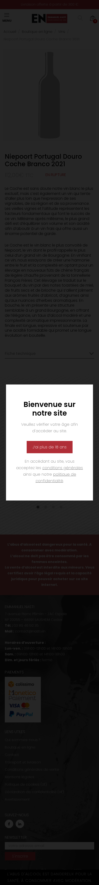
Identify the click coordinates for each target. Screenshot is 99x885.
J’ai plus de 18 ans (50, 447)
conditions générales (62, 468)
